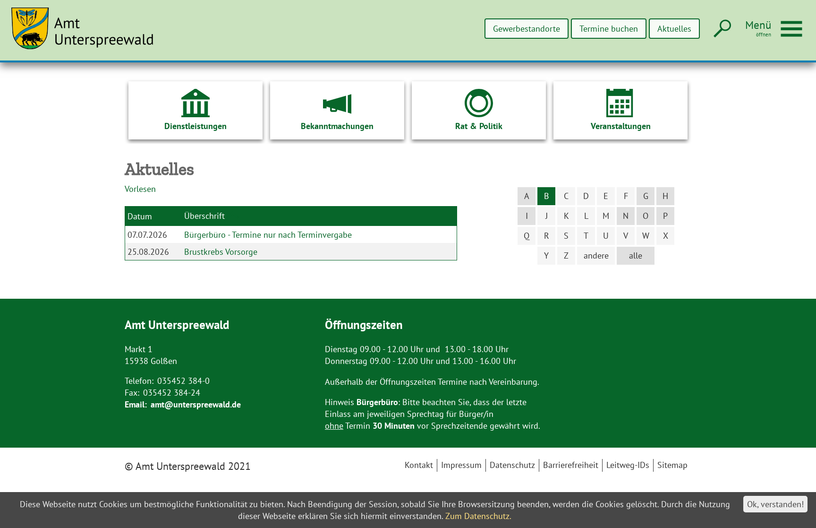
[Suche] (721, 29)
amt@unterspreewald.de (196, 404)
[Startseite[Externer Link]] (87, 34)
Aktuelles (674, 28)
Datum (140, 216)
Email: (136, 404)
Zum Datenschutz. (478, 516)
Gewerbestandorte (526, 28)
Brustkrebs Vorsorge (220, 251)
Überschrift (204, 215)
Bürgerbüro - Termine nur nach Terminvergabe (268, 234)
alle (635, 255)
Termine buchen (608, 28)
